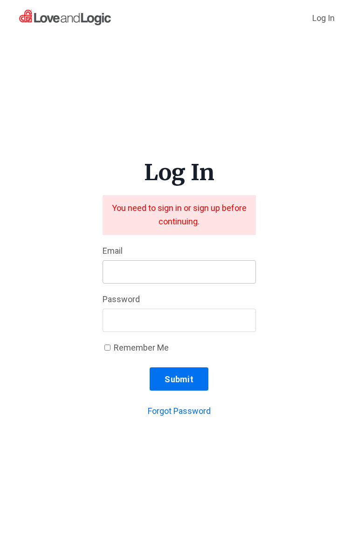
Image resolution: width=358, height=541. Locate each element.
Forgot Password (179, 411)
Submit (179, 379)
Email (113, 251)
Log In (323, 18)
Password (121, 299)
